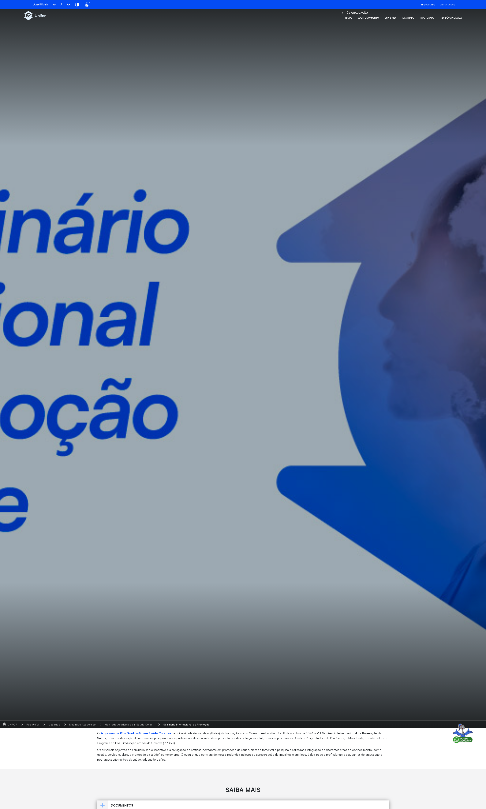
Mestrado (408, 18)
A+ (68, 4)
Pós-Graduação (356, 12)
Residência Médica (451, 18)
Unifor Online (447, 4)
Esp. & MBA (390, 18)
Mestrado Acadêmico (82, 724)
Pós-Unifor (32, 724)
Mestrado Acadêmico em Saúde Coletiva (130, 724)
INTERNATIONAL (428, 4)
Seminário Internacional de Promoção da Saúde (192, 724)
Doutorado (428, 18)
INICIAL (348, 18)
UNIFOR (12, 724)
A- (54, 4)
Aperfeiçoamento (368, 18)
